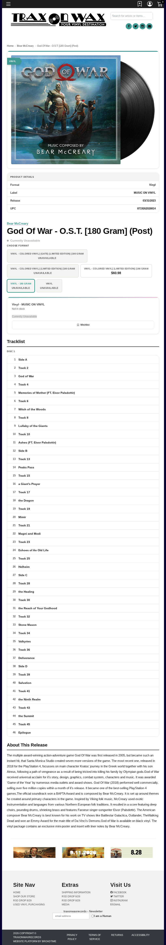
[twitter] (135, 26)
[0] (160, 5)
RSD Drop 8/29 (22, 900)
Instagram (120, 900)
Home (10, 45)
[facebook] (128, 26)
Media (65, 904)
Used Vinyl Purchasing (29, 904)
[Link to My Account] (150, 4)
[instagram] (142, 26)
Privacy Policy (72, 937)
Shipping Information (76, 892)
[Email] (149, 26)
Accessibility (141, 935)
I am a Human (102, 916)
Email (117, 904)
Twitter (118, 896)
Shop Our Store (24, 896)
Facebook (120, 892)
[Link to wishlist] (140, 4)
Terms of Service (94, 937)
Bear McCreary (25, 45)
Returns (117, 935)
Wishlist (84, 324)
